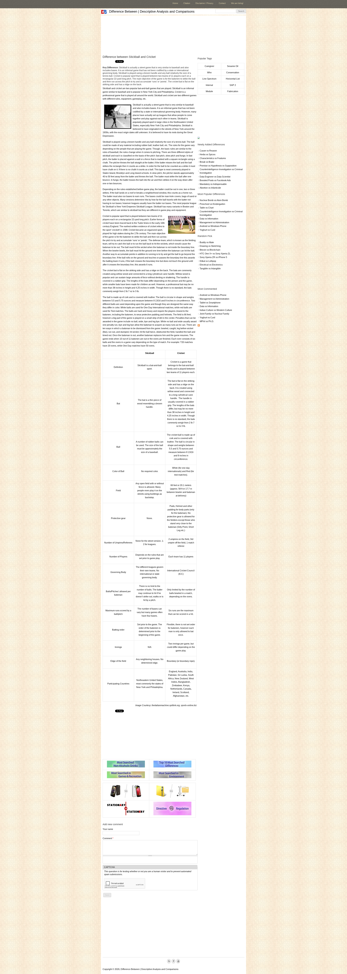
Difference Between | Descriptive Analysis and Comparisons (152, 11)
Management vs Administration (214, 222)
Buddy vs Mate (207, 242)
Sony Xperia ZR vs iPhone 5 (213, 257)
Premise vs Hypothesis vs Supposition (218, 166)
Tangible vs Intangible (210, 268)
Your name (108, 829)
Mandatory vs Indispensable (213, 184)
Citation (186, 3)
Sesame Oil (232, 66)
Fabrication (232, 91)
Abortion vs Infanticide (210, 188)
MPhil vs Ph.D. (207, 321)
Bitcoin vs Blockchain (210, 250)
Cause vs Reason (208, 151)
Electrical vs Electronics (211, 265)
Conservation (232, 72)
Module (209, 91)
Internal (209, 85)
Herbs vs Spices (207, 154)
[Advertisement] (173, 34)
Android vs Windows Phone (213, 226)
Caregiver (209, 66)
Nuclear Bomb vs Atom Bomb (214, 200)
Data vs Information (209, 219)
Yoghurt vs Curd (207, 230)
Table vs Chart (206, 208)
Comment (108, 838)
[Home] (104, 12)
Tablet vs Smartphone (210, 303)
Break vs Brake (207, 162)
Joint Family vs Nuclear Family (214, 314)
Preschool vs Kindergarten (212, 204)
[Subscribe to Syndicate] (199, 326)
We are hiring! (237, 3)
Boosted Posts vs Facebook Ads (215, 180)
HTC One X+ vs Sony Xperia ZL (215, 253)
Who (209, 72)
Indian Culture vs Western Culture (216, 310)
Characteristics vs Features (213, 158)
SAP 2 (233, 85)
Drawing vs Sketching (210, 246)
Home (175, 3)
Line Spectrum (209, 79)
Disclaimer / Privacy (204, 3)
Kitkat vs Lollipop (208, 261)
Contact (222, 3)
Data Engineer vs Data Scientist (215, 177)
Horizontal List (233, 79)
